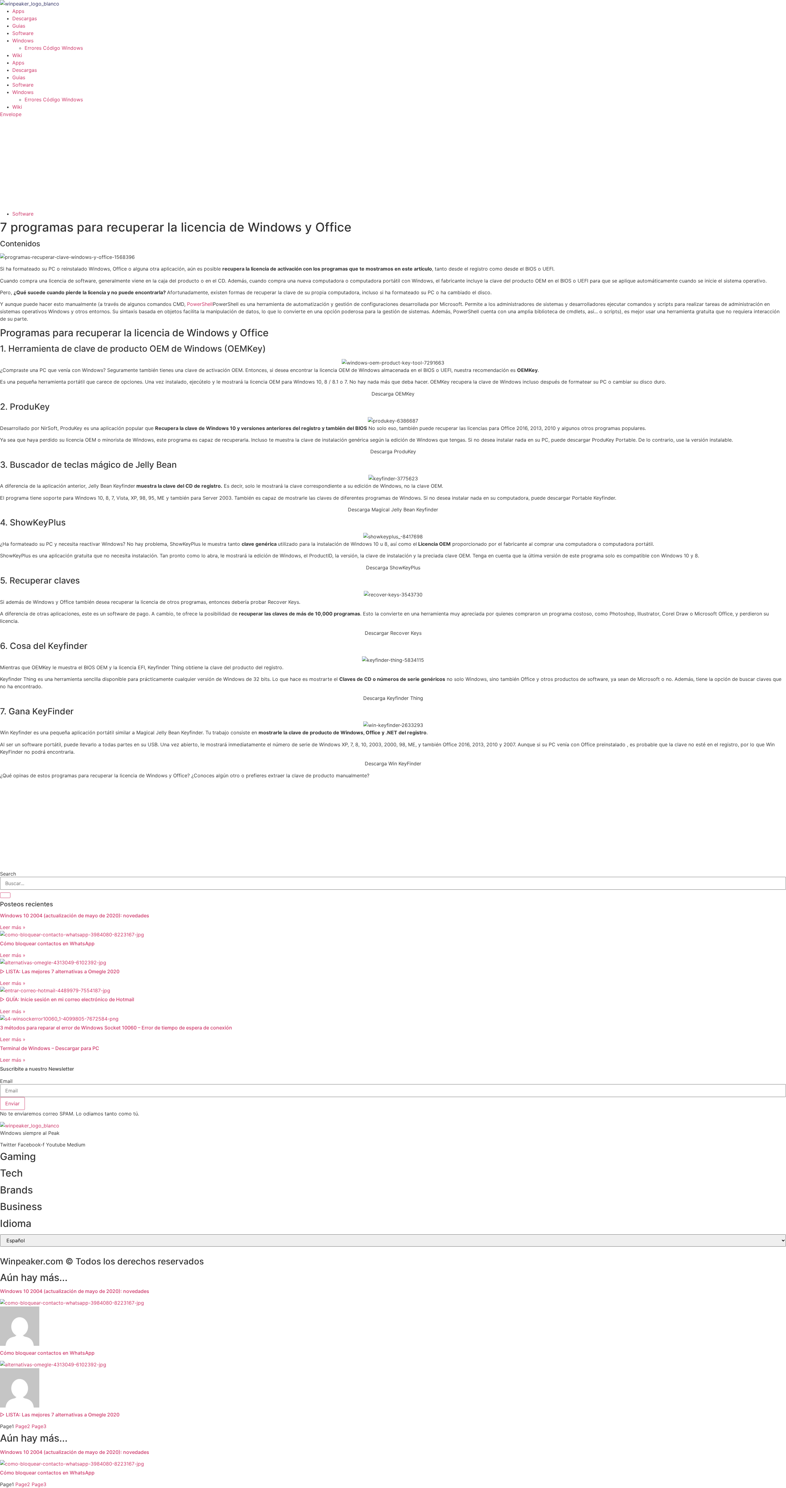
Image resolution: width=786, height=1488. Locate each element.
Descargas (24, 18)
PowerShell (200, 304)
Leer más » (12, 927)
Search (8, 873)
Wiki (17, 55)
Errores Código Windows (54, 48)
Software (22, 33)
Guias (18, 26)
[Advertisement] (393, 164)
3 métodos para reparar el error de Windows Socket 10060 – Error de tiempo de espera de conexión (116, 1028)
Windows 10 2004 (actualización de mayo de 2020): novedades (74, 915)
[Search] (5, 895)
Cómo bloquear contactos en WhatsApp (47, 943)
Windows (22, 40)
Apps (18, 11)
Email (6, 1081)
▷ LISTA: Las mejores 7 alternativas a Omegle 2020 (59, 971)
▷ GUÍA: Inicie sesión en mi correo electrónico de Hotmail (67, 999)
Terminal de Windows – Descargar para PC (49, 1048)
